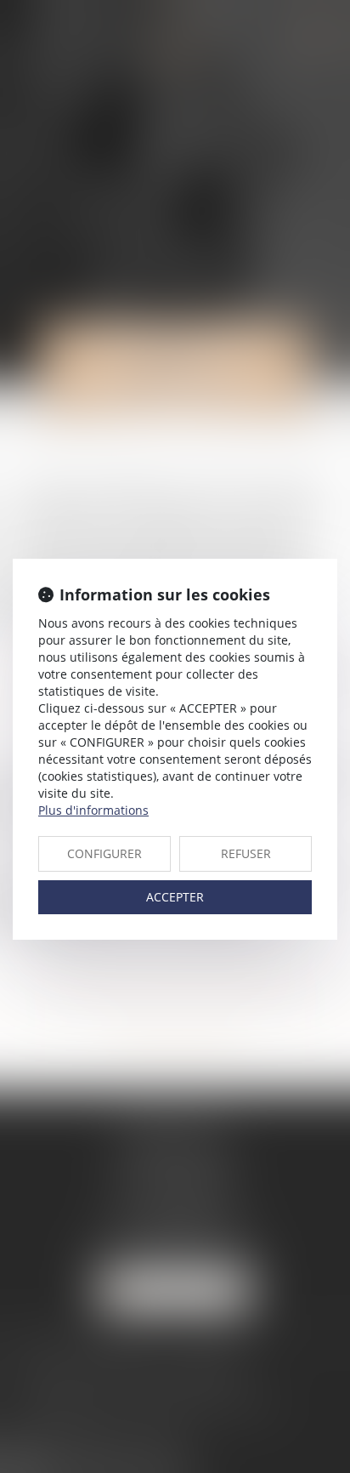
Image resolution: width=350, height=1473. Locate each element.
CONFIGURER (104, 853)
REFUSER (246, 853)
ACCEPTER (175, 897)
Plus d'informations (93, 810)
